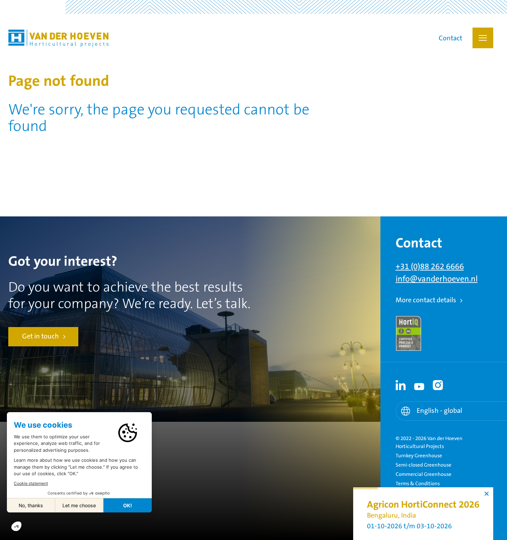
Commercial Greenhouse (423, 474)
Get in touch (40, 336)
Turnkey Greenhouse (419, 456)
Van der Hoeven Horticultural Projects (58, 38)
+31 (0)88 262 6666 (430, 267)
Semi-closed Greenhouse (423, 465)
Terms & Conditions (418, 484)
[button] (483, 38)
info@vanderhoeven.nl (437, 279)
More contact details (426, 300)
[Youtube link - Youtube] (419, 385)
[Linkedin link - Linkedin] (401, 385)
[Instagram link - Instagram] (438, 385)
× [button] (486, 493)
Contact (450, 38)
